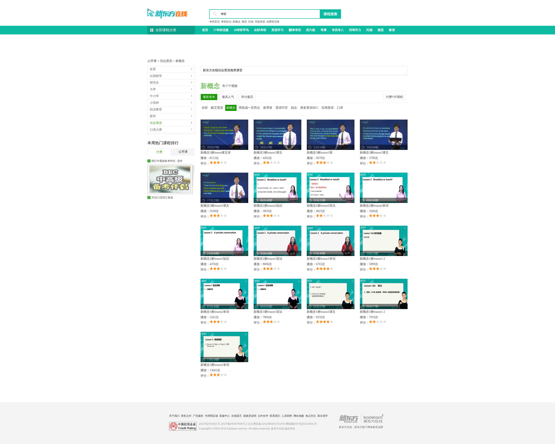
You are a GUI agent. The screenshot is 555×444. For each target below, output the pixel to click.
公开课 (152, 61)
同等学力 (355, 30)
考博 (323, 30)
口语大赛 (156, 129)
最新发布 (209, 97)
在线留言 (236, 415)
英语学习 (277, 30)
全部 (205, 107)
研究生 (154, 82)
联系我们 (275, 415)
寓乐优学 (322, 415)
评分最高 (247, 97)
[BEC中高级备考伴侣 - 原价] (171, 179)
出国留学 (156, 76)
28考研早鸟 (241, 30)
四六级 (310, 30)
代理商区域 (211, 415)
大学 (153, 89)
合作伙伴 (263, 415)
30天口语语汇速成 (160, 197)
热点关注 (310, 415)
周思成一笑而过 (249, 107)
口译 (340, 107)
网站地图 (299, 415)
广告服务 (198, 415)
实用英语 (328, 107)
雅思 (244, 21)
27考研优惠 (221, 30)
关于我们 (174, 415)
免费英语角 (272, 21)
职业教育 (156, 109)
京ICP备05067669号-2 (234, 423)
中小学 (154, 96)
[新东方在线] (167, 12)
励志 (294, 107)
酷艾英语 (217, 107)
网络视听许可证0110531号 (301, 423)
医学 (153, 116)
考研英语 (214, 21)
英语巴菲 (282, 107)
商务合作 (186, 415)
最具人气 (228, 97)
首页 (205, 30)
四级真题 (260, 21)
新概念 (236, 21)
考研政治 (226, 21)
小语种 (154, 102)
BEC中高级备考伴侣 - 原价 (165, 160)
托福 (250, 21)
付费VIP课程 (394, 97)
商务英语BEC (309, 107)
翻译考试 (295, 30)
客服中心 (224, 415)
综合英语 (166, 61)
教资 (392, 30)
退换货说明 (249, 415)
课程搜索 (330, 14)
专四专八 (338, 30)
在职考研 (260, 30)
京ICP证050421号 (209, 423)
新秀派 (267, 107)
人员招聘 (287, 415)
